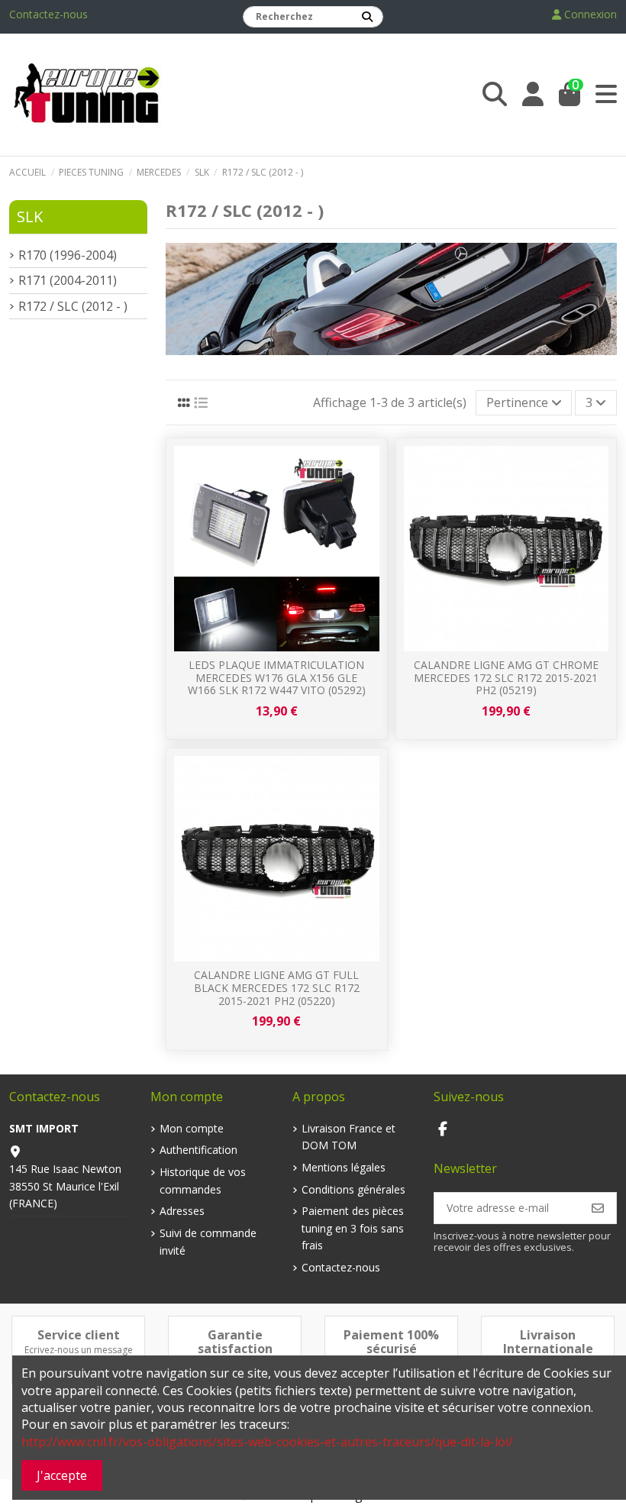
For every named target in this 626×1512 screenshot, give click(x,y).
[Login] (533, 94)
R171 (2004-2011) (67, 280)
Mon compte (192, 1128)
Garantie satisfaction (235, 1341)
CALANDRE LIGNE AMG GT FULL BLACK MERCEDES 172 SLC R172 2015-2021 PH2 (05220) (277, 988)
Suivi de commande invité (208, 1241)
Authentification (198, 1149)
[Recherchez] (367, 16)
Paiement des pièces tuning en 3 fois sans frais (353, 1227)
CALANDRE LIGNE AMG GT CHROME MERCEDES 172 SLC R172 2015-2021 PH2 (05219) (506, 677)
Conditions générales (353, 1189)
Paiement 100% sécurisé (391, 1341)
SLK (30, 216)
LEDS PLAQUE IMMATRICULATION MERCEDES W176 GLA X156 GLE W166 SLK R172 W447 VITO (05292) (277, 677)
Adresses (182, 1210)
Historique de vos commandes (203, 1180)
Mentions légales (344, 1167)
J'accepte (62, 1475)
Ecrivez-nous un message (78, 1349)
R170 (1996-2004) (67, 255)
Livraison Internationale (548, 1341)
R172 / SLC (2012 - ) (72, 306)
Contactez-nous (48, 14)
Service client (78, 1334)
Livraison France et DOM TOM (348, 1136)
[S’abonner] (597, 1208)
